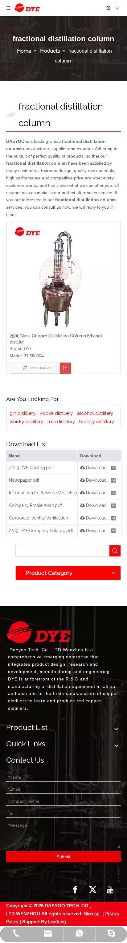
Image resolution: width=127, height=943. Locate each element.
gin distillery (22, 413)
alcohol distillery (95, 413)
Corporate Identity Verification (38, 518)
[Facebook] (75, 890)
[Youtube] (110, 890)
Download (96, 467)
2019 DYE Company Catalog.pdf (41, 530)
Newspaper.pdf (24, 480)
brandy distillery (96, 421)
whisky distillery (26, 421)
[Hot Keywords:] (115, 550)
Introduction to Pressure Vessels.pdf (45, 492)
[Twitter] (93, 890)
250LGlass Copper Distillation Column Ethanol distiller (56, 338)
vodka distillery (56, 413)
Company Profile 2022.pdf (35, 505)
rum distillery (61, 421)
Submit (63, 856)
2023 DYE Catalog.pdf (31, 467)
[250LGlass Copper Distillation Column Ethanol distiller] (63, 275)
